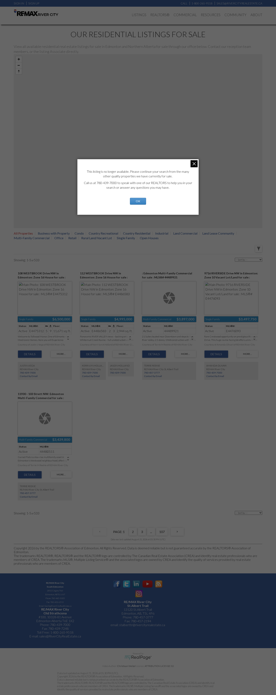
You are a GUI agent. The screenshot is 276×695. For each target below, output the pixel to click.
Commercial (185, 15)
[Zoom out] (19, 65)
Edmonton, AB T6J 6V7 (55, 594)
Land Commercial (185, 233)
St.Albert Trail (138, 606)
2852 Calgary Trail (55, 590)
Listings (139, 15)
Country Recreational (103, 233)
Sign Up (33, 3)
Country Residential (136, 233)
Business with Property (54, 233)
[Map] (138, 141)
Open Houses (149, 238)
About (256, 15)
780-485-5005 (58, 598)
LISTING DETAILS (30, 354)
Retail (72, 238)
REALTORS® (160, 15)
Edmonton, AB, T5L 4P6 (137, 613)
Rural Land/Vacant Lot (96, 238)
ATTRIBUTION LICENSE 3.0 (159, 666)
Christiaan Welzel (126, 666)
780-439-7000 (28, 372)
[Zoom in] (19, 59)
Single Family (126, 238)
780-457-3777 (152, 372)
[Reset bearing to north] (19, 71)
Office (58, 238)
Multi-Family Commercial (32, 238)
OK (138, 201)
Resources (210, 15)
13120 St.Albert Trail (138, 609)
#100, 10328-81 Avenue (55, 617)
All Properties (23, 233)
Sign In (19, 3)
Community (235, 15)
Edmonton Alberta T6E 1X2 (55, 621)
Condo (79, 233)
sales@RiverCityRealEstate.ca (60, 636)
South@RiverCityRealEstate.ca (58, 606)
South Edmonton (55, 586)
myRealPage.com (138, 657)
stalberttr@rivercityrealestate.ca (142, 625)
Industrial (161, 233)
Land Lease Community (218, 233)
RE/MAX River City (55, 583)
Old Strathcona (55, 613)
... (151, 532)
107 (162, 532)
